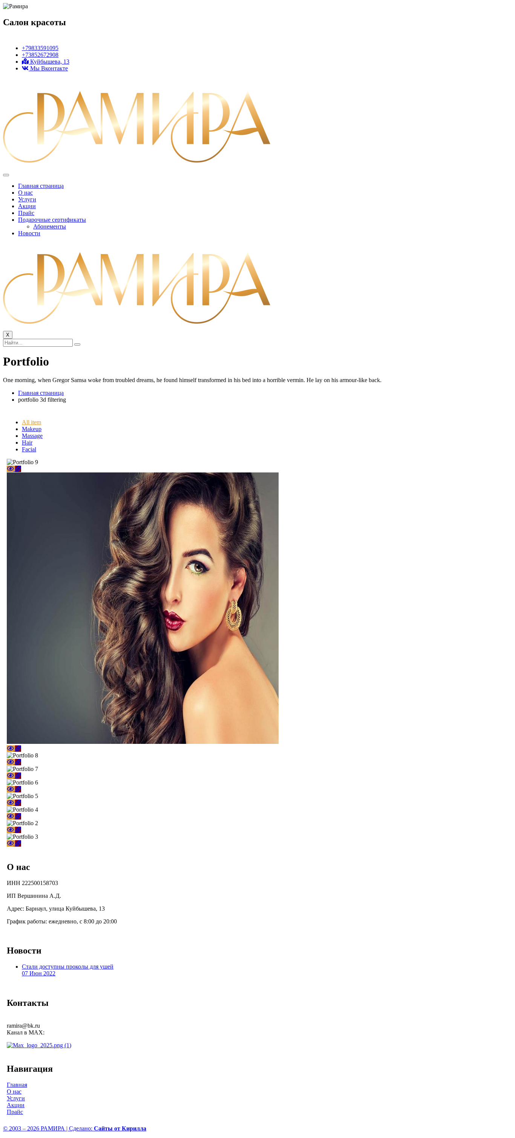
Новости (29, 233)
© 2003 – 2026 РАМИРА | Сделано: (74, 1128)
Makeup (31, 429)
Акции (27, 206)
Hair (27, 442)
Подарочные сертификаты (52, 219)
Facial (29, 449)
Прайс (26, 213)
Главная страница (41, 186)
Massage (32, 436)
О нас (25, 192)
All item (31, 422)
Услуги (27, 199)
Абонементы (49, 226)
